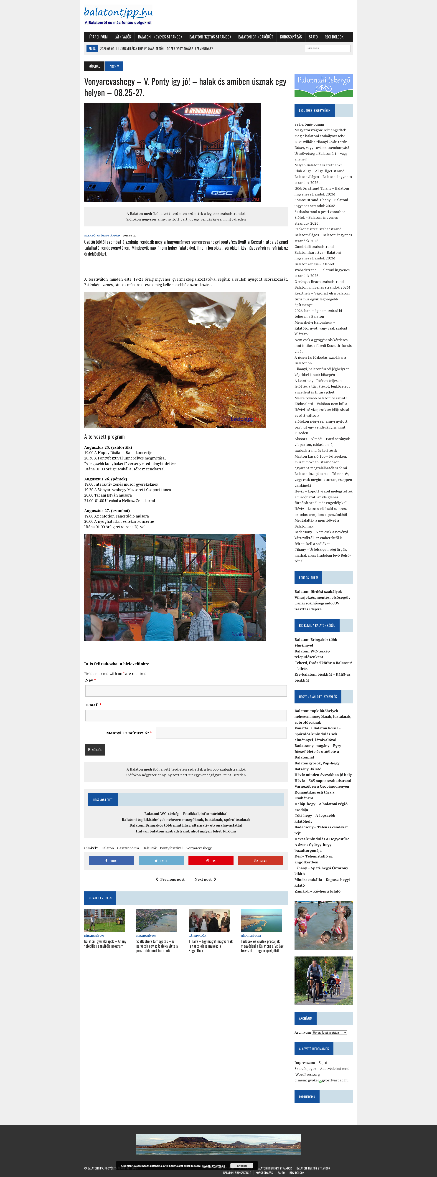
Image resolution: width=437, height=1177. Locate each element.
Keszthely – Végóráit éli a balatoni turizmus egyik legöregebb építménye (322, 299)
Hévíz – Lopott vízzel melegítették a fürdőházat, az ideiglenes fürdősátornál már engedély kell (324, 497)
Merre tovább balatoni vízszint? (321, 398)
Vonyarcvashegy (199, 848)
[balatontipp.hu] (126, 16)
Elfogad (242, 1166)
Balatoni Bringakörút (255, 37)
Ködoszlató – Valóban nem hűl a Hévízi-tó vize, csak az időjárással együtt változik (322, 409)
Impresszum (305, 1062)
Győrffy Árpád (108, 235)
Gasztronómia (128, 848)
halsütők (149, 848)
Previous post (172, 879)
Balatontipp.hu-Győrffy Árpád (106, 1168)
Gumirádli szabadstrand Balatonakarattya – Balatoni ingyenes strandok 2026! (318, 252)
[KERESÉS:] (328, 48)
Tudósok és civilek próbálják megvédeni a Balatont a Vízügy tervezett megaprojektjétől (262, 946)
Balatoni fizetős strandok (210, 37)
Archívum (303, 1032)
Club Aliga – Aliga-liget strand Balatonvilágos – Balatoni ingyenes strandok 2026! (323, 176)
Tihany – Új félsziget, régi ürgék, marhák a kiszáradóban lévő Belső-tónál (323, 555)
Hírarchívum (98, 37)
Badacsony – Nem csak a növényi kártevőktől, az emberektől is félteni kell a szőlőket (321, 537)
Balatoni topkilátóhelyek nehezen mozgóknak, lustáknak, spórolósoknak (186, 819)
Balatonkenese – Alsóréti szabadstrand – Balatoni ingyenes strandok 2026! (322, 269)
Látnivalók (123, 37)
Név (90, 680)
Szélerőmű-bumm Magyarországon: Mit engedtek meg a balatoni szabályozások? (320, 130)
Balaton (108, 848)
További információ (213, 1165)
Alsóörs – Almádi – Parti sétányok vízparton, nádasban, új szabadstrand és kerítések (322, 444)
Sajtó (313, 37)
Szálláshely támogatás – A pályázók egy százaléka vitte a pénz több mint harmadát (157, 946)
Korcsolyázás (291, 37)
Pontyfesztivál (171, 848)
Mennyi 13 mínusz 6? (129, 733)
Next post (203, 879)
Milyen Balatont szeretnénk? (318, 164)
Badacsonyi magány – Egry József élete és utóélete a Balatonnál (318, 751)
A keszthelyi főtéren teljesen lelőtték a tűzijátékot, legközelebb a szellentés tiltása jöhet (323, 386)
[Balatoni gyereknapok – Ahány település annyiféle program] (104, 929)
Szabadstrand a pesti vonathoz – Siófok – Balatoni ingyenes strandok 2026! (321, 217)
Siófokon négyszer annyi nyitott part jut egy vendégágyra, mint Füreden (186, 219)
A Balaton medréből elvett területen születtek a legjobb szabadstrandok (186, 213)
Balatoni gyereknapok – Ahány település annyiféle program (105, 944)
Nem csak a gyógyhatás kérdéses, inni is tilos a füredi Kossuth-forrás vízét (323, 345)
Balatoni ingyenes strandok (160, 37)
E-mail (93, 705)
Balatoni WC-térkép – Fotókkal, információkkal (186, 813)
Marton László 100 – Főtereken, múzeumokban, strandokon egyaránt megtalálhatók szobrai (321, 462)
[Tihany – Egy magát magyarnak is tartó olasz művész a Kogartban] (209, 929)
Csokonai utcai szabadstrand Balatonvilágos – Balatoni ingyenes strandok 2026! (323, 234)
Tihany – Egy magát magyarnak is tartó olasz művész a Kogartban (211, 946)
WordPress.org (307, 1074)
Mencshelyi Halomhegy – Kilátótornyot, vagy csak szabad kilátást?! (321, 328)
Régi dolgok (334, 37)
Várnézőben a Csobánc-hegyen (322, 786)
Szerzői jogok (305, 1068)
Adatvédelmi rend (334, 1068)
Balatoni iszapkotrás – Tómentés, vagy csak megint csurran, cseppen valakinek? (323, 479)
